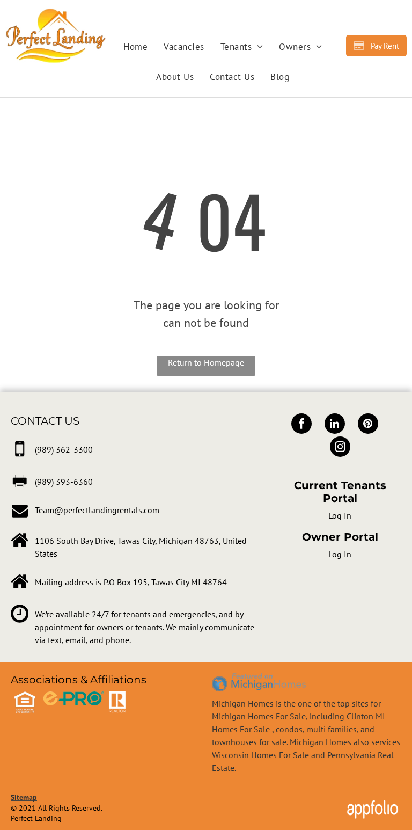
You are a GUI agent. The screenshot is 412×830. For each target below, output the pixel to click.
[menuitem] (135, 47)
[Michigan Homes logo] (259, 678)
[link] (64, 449)
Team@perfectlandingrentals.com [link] (97, 510)
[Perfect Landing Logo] (55, 14)
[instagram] (340, 448)
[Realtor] (117, 698)
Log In (339, 515)
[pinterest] (368, 424)
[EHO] (24, 698)
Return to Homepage (206, 362)
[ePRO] (73, 698)
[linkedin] (335, 424)
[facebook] (301, 424)
